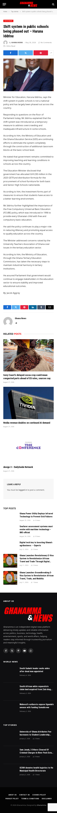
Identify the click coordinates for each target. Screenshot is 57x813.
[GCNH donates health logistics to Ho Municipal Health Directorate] (10, 773)
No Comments (46, 42)
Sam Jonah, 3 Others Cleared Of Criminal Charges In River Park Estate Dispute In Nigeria (37, 752)
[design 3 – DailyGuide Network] (28, 447)
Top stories (8, 21)
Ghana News (17, 42)
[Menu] (4, 4)
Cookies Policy (39, 795)
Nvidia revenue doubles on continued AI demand (26, 422)
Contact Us (24, 795)
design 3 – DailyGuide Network (18, 467)
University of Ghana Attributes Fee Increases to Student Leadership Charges (35, 734)
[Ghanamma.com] (28, 4)
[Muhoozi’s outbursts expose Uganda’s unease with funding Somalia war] (10, 710)
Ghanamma (41, 805)
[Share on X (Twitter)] (25, 52)
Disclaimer (46, 799)
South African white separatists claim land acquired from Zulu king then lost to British (35, 689)
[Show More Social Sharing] (51, 52)
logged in (23, 490)
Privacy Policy (12, 799)
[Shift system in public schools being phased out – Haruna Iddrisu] (28, 75)
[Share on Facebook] (10, 52)
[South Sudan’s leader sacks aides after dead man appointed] (10, 674)
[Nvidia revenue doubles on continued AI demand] (28, 403)
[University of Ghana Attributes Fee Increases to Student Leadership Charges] (10, 737)
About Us (12, 795)
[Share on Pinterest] (41, 52)
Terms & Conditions (30, 799)
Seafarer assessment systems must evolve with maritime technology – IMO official (36, 529)
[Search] (53, 4)
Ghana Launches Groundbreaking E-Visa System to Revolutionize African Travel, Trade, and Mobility (37, 575)
